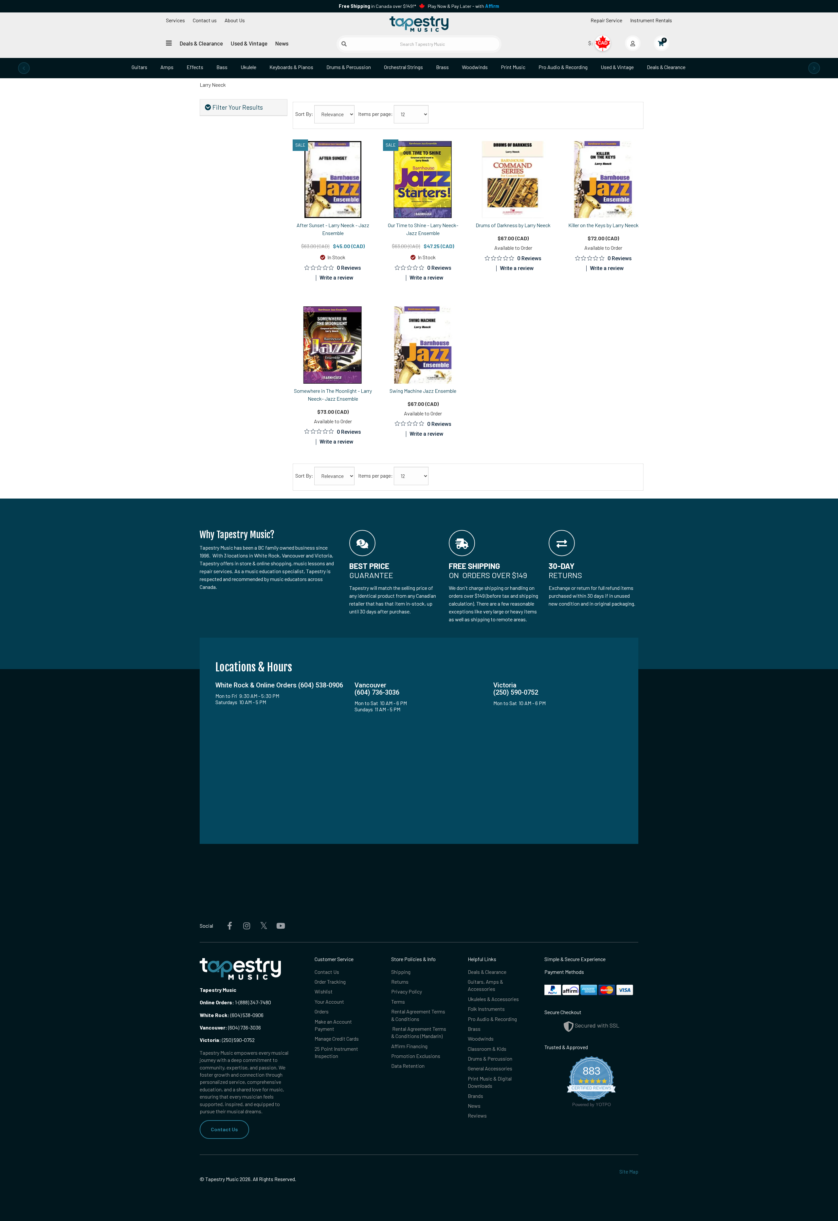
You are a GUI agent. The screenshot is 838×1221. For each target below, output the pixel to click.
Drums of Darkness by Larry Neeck (513, 225)
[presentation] (24, 68)
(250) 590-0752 (227, 1040)
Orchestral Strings (403, 67)
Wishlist (324, 991)
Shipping (400, 972)
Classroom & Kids (487, 1049)
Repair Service (606, 20)
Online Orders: (217, 1002)
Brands (475, 1096)
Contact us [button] (205, 20)
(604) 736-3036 (230, 1027)
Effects (195, 67)
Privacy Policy (406, 991)
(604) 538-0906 (232, 1015)
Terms (398, 1001)
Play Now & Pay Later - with (463, 6)
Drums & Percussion (348, 67)
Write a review (336, 278)
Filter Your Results (237, 107)
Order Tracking (330, 981)
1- (236, 1002)
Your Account (329, 1001)
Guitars (139, 67)
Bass (222, 67)
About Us (235, 20)
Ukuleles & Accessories (493, 999)
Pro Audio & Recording (563, 67)
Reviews (477, 1115)
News (281, 43)
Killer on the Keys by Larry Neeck (603, 225)
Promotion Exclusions (415, 1056)
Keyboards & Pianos (291, 67)
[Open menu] (169, 43)
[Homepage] (419, 23)
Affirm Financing (409, 1046)
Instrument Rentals (651, 20)
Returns (400, 981)
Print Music (513, 67)
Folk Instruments (486, 1009)
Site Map (628, 1171)
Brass (442, 67)
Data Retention (408, 1066)
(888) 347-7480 (255, 1002)
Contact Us (224, 1129)
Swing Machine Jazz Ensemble (423, 391)
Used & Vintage (249, 43)
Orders (322, 1011)
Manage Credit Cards (337, 1038)
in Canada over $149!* (377, 6)
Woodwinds (475, 67)
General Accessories (490, 1068)
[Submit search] (344, 44)
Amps (166, 67)
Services (175, 20)
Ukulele (248, 67)
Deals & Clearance (201, 43)
